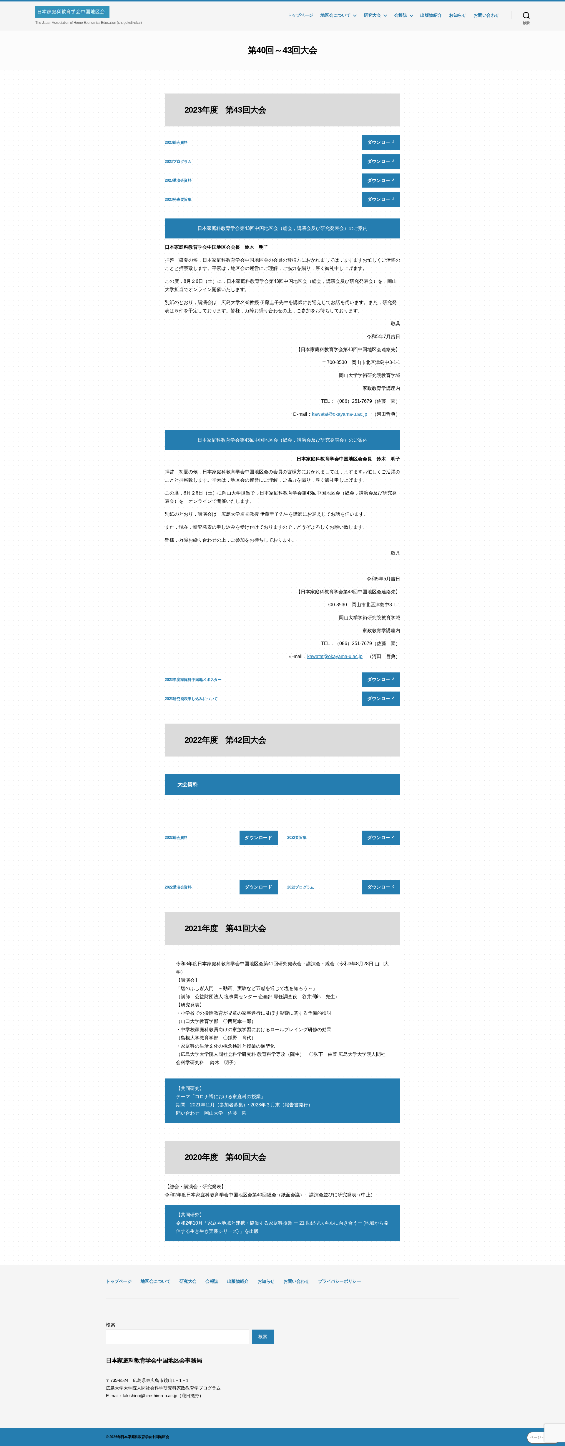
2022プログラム (300, 887)
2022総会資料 (176, 837)
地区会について (335, 15)
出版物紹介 (431, 15)
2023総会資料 (176, 142)
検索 (110, 1324)
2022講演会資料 (178, 887)
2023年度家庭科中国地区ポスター (193, 679)
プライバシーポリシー (339, 1281)
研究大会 (372, 15)
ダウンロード (381, 142)
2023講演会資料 (178, 180)
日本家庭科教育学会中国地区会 (145, 1437)
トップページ (300, 15)
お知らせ (457, 15)
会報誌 (400, 15)
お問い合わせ (486, 15)
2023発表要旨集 (178, 199)
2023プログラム (178, 161)
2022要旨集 (296, 837)
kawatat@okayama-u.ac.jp (339, 414)
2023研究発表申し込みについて (191, 699)
